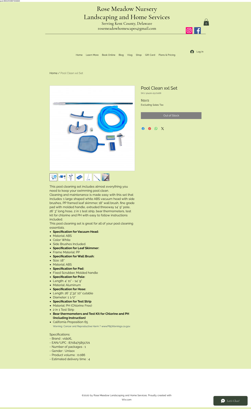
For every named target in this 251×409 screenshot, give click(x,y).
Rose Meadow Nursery (127, 9)
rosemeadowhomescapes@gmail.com (127, 28)
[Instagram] (189, 30)
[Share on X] (163, 129)
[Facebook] (197, 30)
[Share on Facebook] (143, 129)
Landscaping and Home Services (127, 17)
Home (53, 73)
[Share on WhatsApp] (156, 129)
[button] (206, 22)
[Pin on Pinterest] (150, 129)
